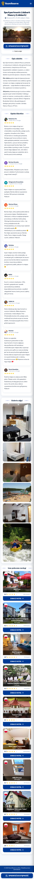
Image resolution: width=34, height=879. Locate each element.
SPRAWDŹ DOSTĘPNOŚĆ (19, 876)
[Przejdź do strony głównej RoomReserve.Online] (10, 3)
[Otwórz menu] (31, 4)
